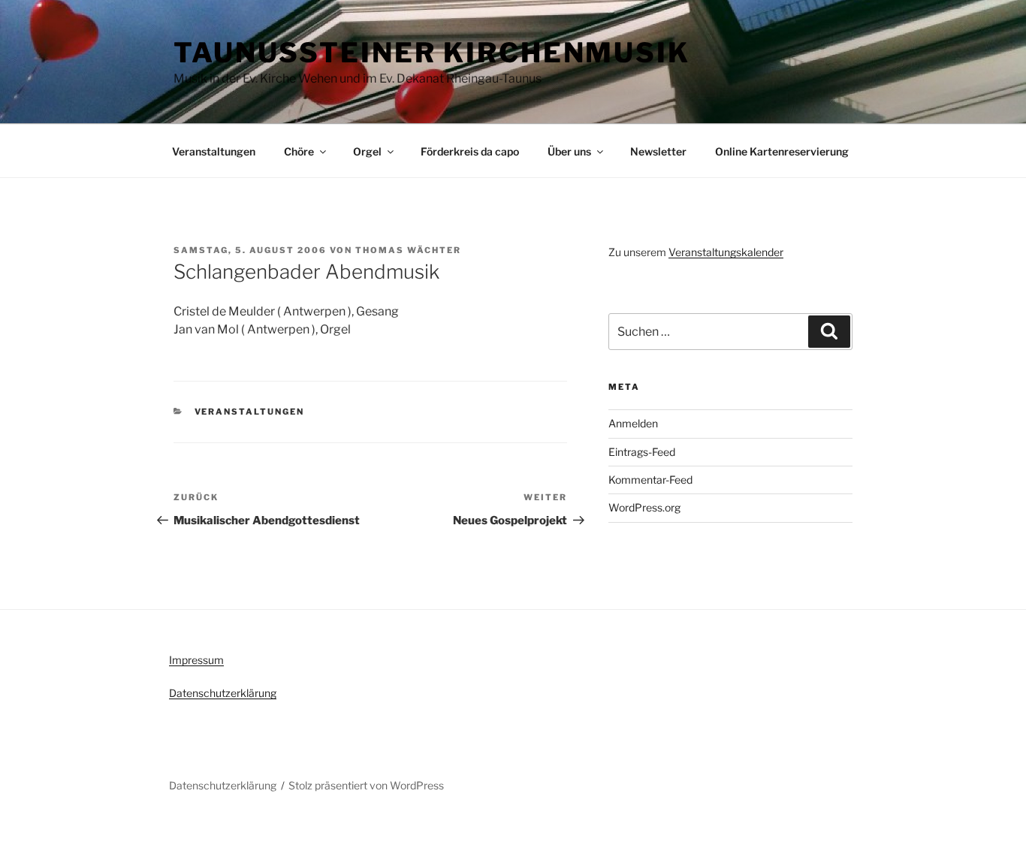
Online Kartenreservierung (782, 151)
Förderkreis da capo (470, 151)
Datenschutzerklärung (222, 693)
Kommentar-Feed (650, 479)
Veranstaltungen (213, 151)
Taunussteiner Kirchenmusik (432, 52)
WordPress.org (644, 507)
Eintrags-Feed (641, 451)
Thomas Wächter (408, 250)
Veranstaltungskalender (725, 252)
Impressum (196, 659)
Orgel (367, 151)
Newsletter (658, 151)
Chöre (299, 151)
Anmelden (633, 423)
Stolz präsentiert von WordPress (366, 785)
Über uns (569, 151)
